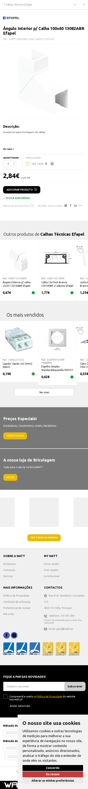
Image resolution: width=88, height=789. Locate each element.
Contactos (9, 570)
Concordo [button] (53, 768)
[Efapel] (11, 18)
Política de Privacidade (16, 595)
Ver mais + (8, 149)
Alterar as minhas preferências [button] (53, 780)
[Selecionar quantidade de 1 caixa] (52, 163)
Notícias (8, 576)
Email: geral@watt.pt (61, 629)
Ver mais (44, 392)
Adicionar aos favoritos (16, 205)
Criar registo (51, 570)
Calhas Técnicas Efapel (19, 4)
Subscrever (75, 686)
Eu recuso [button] (53, 774)
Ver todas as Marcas (44, 537)
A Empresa (9, 564)
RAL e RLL (9, 614)
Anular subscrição (20, 706)
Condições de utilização (17, 601)
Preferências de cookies (17, 608)
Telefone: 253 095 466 (61, 615)
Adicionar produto (20, 189)
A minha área (51, 576)
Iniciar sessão (51, 564)
